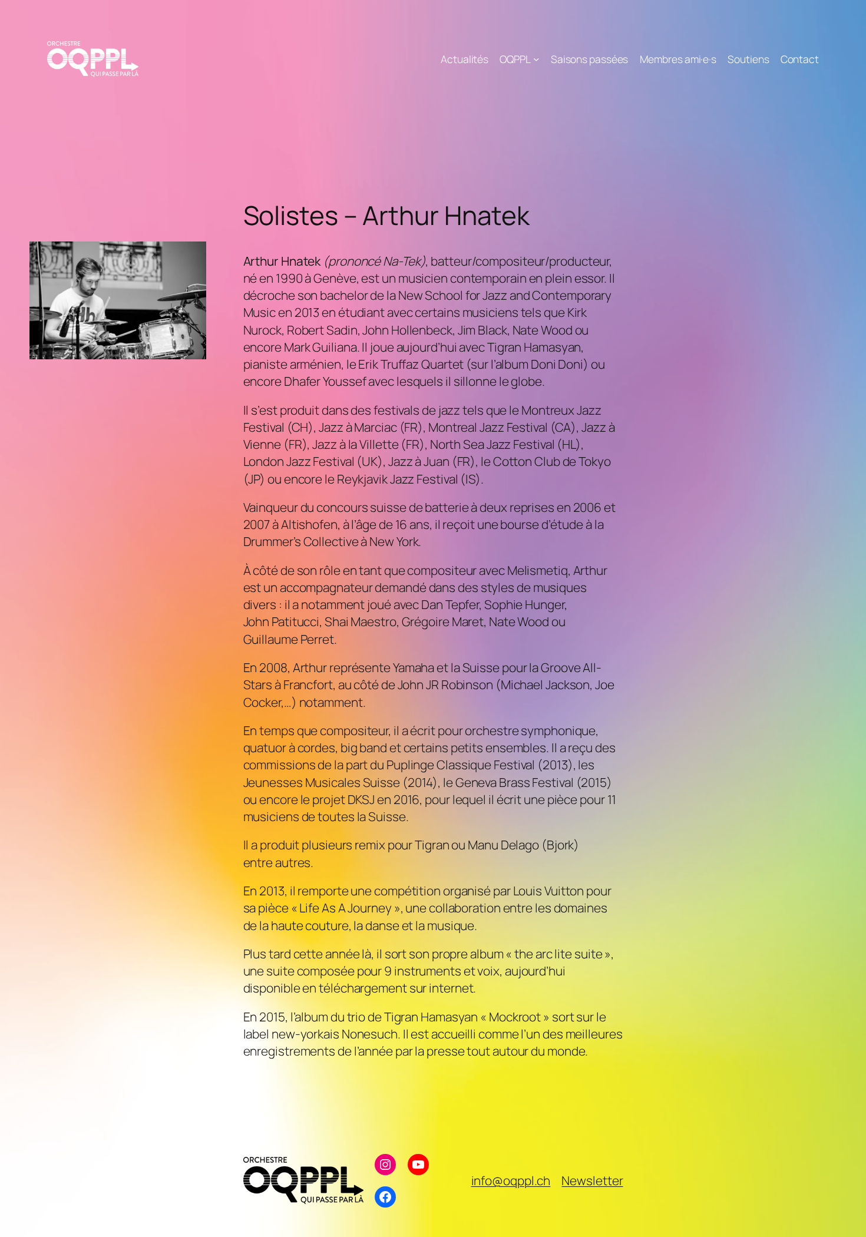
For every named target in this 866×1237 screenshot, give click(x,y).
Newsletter (592, 1180)
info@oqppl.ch (511, 1180)
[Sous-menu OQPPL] (536, 59)
